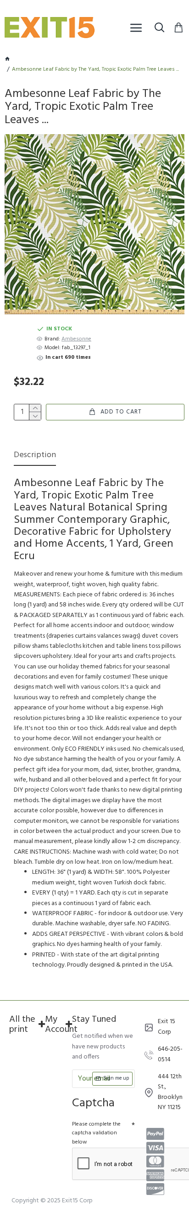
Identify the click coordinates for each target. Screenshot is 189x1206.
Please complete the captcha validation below (96, 1133)
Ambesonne (76, 339)
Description (35, 456)
